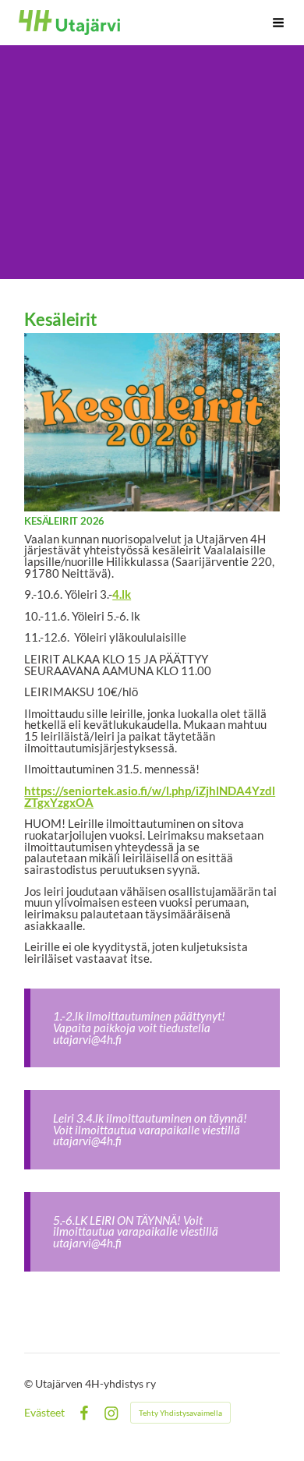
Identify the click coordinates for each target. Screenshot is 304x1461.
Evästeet (44, 1412)
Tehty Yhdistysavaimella (180, 1412)
